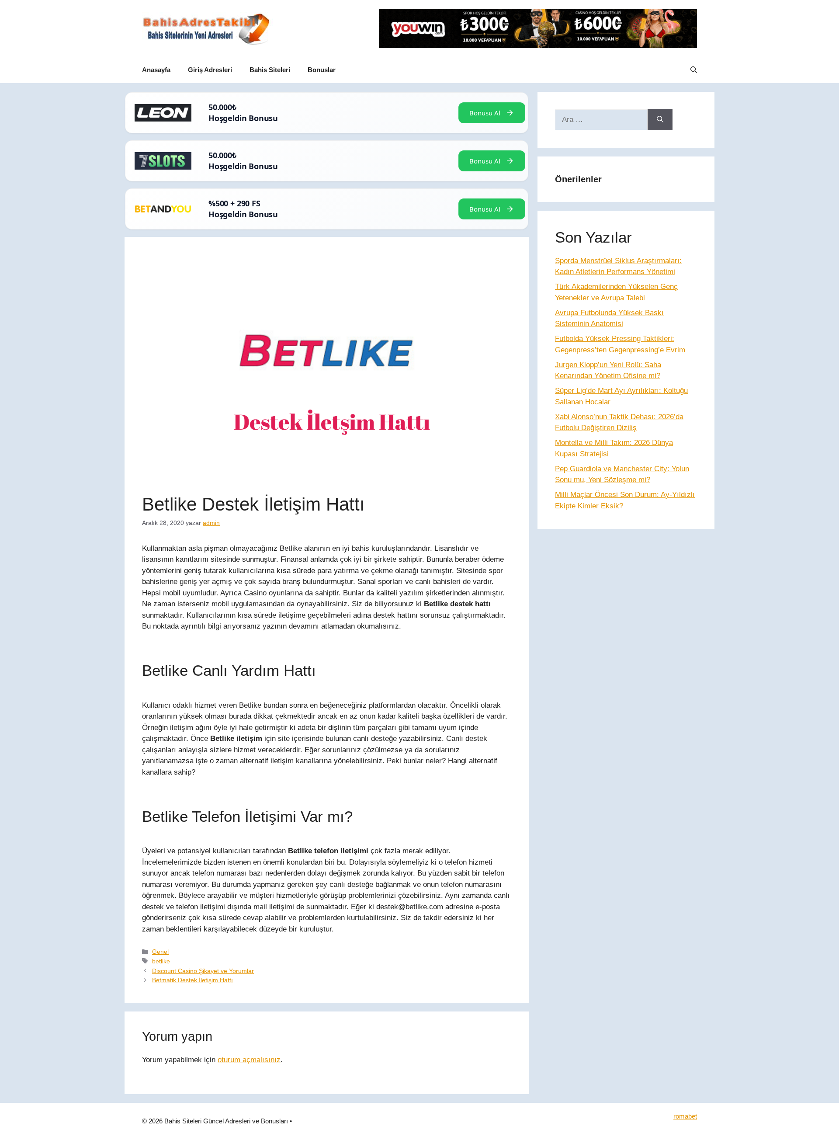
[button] (694, 70)
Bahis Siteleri (270, 69)
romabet (685, 1116)
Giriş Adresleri (210, 69)
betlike (161, 961)
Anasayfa (156, 69)
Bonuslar (322, 69)
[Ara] (660, 119)
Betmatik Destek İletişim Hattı (192, 980)
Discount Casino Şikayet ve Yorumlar (203, 970)
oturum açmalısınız (249, 1060)
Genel (160, 951)
